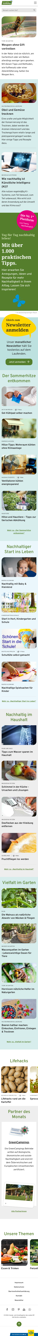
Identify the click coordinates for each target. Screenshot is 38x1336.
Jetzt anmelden (17, 362)
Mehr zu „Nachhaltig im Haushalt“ (19, 869)
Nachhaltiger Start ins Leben (19, 549)
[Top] (19, 1324)
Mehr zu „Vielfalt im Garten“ (19, 1042)
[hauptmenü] (35, 2)
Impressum (19, 1283)
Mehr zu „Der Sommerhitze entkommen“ (19, 532)
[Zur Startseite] (7, 3)
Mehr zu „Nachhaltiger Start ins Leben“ (19, 701)
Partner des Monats (19, 1114)
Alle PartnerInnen (19, 1211)
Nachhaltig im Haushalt (19, 717)
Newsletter (19, 1300)
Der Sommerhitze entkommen (19, 378)
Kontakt (19, 1296)
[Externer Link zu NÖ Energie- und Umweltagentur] (24, 1333)
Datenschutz (19, 1287)
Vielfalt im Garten (19, 883)
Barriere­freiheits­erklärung (19, 1291)
